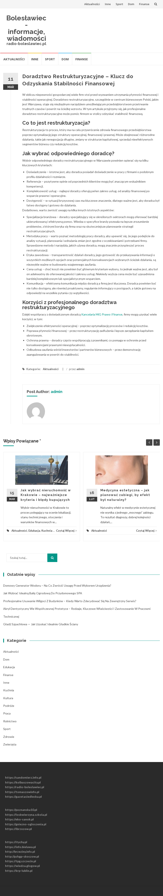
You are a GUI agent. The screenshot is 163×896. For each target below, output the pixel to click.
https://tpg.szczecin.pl (20, 861)
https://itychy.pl (16, 842)
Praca (7, 713)
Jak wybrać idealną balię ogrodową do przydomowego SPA (42, 593)
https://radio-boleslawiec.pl (24, 787)
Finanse (144, 4)
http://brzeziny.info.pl (20, 851)
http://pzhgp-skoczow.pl (22, 856)
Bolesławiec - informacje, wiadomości (26, 28)
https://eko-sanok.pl (19, 819)
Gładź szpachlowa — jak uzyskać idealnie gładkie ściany (40, 624)
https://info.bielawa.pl (20, 847)
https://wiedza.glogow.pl (22, 866)
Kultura (8, 698)
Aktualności (92, 4)
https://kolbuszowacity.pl (23, 782)
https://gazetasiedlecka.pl (23, 796)
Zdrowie (8, 736)
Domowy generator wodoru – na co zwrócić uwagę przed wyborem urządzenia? (57, 585)
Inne (108, 4)
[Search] (52, 558)
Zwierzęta (9, 744)
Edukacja (34, 530)
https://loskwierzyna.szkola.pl (26, 814)
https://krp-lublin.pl (18, 870)
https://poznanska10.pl (21, 809)
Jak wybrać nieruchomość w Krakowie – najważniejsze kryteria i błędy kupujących (46, 495)
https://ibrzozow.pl (18, 829)
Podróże (8, 705)
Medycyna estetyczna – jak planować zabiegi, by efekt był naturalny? (125, 495)
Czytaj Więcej (65, 530)
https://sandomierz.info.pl (23, 777)
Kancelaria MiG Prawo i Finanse (101, 314)
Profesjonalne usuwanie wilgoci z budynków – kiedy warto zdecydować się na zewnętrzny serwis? (69, 601)
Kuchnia (46, 530)
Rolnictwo (10, 721)
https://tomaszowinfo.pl (22, 792)
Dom (131, 4)
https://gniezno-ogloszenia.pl (25, 824)
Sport (119, 4)
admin (80, 369)
